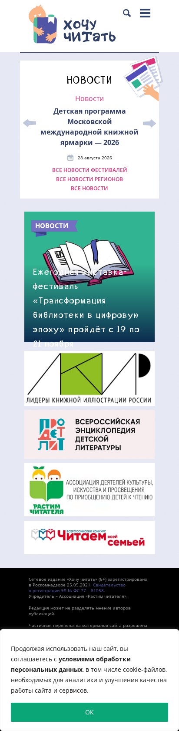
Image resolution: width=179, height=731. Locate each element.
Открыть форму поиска (127, 13)
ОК (89, 712)
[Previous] (29, 123)
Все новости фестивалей (89, 170)
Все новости (89, 188)
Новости (89, 98)
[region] (89, 680)
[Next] (149, 123)
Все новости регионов (89, 179)
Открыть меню (145, 13)
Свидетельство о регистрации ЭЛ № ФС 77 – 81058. (77, 587)
